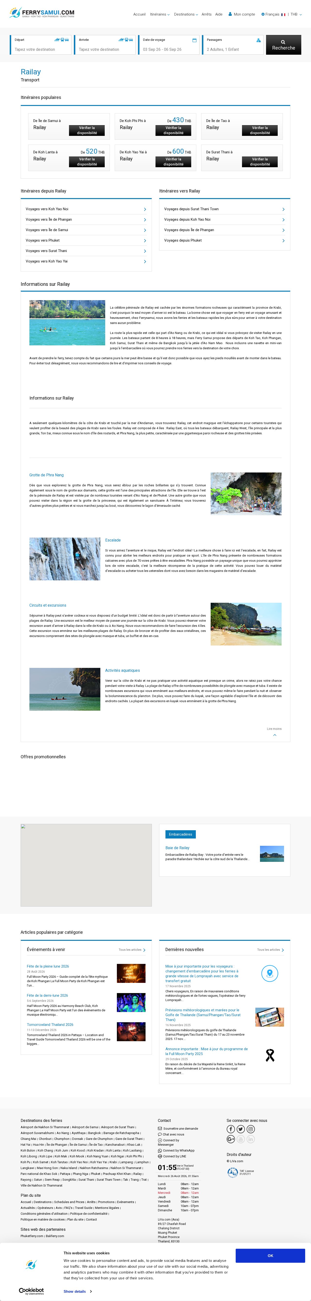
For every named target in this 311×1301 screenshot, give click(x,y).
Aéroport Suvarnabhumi (37, 1133)
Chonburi (45, 1139)
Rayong (26, 1179)
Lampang (126, 1162)
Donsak (77, 1139)
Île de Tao (96, 1144)
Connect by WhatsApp (179, 1150)
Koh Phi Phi (134, 1156)
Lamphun (142, 1162)
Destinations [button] (184, 14)
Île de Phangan (57, 1144)
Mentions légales (107, 1208)
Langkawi (27, 1168)
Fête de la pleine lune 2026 (48, 966)
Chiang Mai (28, 1139)
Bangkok (94, 1133)
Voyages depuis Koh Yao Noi (187, 219)
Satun (38, 1179)
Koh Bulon (28, 1150)
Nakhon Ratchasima (94, 1168)
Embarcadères (180, 834)
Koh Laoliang (132, 1150)
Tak (125, 1179)
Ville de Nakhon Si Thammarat (41, 1185)
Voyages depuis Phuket (183, 240)
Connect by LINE (174, 1156)
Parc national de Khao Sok (39, 1174)
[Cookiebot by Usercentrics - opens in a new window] (31, 1291)
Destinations (43, 1202)
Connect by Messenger (168, 1142)
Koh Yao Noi (79, 1162)
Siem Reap (52, 1179)
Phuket (95, 1174)
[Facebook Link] (231, 1129)
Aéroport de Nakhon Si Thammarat (45, 1127)
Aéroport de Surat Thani (117, 1127)
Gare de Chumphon (99, 1139)
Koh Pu (25, 1162)
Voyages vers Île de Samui (47, 230)
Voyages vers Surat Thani (46, 251)
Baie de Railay (177, 848)
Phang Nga (80, 1174)
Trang (135, 1179)
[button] (281, 14)
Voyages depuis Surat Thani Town (191, 209)
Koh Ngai (117, 1156)
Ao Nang (63, 1133)
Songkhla (69, 1179)
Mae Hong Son (47, 1168)
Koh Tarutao (59, 1162)
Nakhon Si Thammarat (126, 1168)
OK (270, 1256)
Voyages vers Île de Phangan (49, 219)
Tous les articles (130, 950)
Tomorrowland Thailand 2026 (50, 1024)
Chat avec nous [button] (173, 1134)
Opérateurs (45, 1208)
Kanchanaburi (115, 1144)
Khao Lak (133, 1144)
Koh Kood (78, 1150)
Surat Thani (86, 1179)
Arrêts (207, 14)
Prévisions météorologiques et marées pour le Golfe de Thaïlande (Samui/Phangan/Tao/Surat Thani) (203, 1015)
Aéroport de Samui (85, 1127)
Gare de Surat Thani (129, 1139)
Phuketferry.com (32, 1236)
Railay (137, 1174)
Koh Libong (29, 1156)
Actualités (28, 1208)
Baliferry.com (55, 1236)
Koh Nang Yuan (97, 1156)
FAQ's (68, 1208)
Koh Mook (77, 1156)
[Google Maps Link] (231, 1139)
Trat (144, 1179)
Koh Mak (61, 1156)
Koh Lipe (46, 1156)
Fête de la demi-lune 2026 (47, 995)
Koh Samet (40, 1162)
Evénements (125, 1202)
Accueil (139, 14)
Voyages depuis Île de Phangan (189, 230)
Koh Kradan (95, 1150)
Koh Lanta (113, 1150)
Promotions (106, 1202)
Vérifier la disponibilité (87, 130)
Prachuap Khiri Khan (117, 1174)
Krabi (113, 1162)
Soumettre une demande (180, 1128)
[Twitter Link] (241, 1129)
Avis (59, 1208)
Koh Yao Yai (98, 1162)
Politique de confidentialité (88, 1213)
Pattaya (65, 1174)
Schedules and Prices (69, 1202)
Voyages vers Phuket (43, 240)
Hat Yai (25, 1144)
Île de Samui (78, 1144)
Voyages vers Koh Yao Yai (47, 261)
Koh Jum (62, 1150)
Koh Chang (45, 1150)
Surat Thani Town (109, 1179)
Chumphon (61, 1139)
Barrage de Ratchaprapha (121, 1133)
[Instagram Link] (251, 1129)
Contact (91, 1219)
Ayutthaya (79, 1133)
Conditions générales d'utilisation (44, 1213)
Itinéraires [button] (158, 14)
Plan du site (75, 1219)
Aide (219, 14)
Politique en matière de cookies (43, 1219)
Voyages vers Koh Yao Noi (47, 209)
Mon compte (244, 14)
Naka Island (68, 1168)
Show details (75, 1291)
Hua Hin (38, 1144)
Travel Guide (83, 1208)
